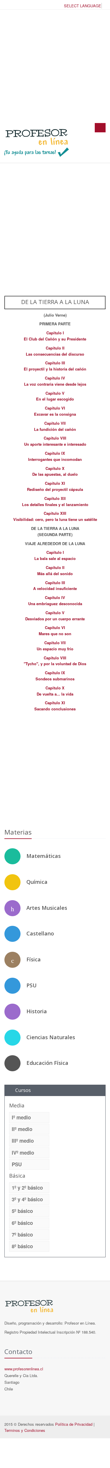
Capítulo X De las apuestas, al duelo (55, 471)
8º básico (22, 1246)
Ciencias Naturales (50, 1037)
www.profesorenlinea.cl (23, 1369)
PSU (31, 985)
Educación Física (47, 1062)
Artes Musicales (46, 907)
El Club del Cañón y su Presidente (55, 339)
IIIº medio (23, 1140)
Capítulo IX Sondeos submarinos (55, 676)
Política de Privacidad (73, 1424)
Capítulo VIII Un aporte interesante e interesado (55, 441)
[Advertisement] (55, 66)
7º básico (22, 1234)
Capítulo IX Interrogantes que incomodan (55, 456)
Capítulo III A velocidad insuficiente (55, 585)
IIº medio (22, 1128)
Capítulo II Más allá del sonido (55, 570)
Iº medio (21, 1117)
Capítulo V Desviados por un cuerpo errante (55, 615)
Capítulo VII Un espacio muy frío (55, 646)
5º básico (22, 1210)
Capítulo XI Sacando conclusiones (55, 706)
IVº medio (23, 1152)
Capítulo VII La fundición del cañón (55, 426)
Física (33, 959)
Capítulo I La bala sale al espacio (55, 555)
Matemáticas (43, 855)
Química (37, 881)
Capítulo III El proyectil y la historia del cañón (55, 366)
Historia (36, 1011)
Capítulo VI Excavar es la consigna (55, 411)
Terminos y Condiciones (24, 1430)
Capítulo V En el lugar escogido (55, 396)
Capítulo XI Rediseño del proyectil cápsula (55, 486)
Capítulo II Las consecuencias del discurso (55, 351)
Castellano (40, 933)
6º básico (22, 1222)
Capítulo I (55, 333)
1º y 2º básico (27, 1187)
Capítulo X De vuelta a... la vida (55, 691)
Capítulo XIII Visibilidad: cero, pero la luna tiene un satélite (55, 516)
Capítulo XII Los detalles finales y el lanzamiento (55, 501)
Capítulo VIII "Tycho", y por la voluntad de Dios (55, 661)
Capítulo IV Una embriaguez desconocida (55, 600)
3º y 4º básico (27, 1199)
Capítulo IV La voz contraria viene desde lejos (55, 381)
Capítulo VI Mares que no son (55, 630)
